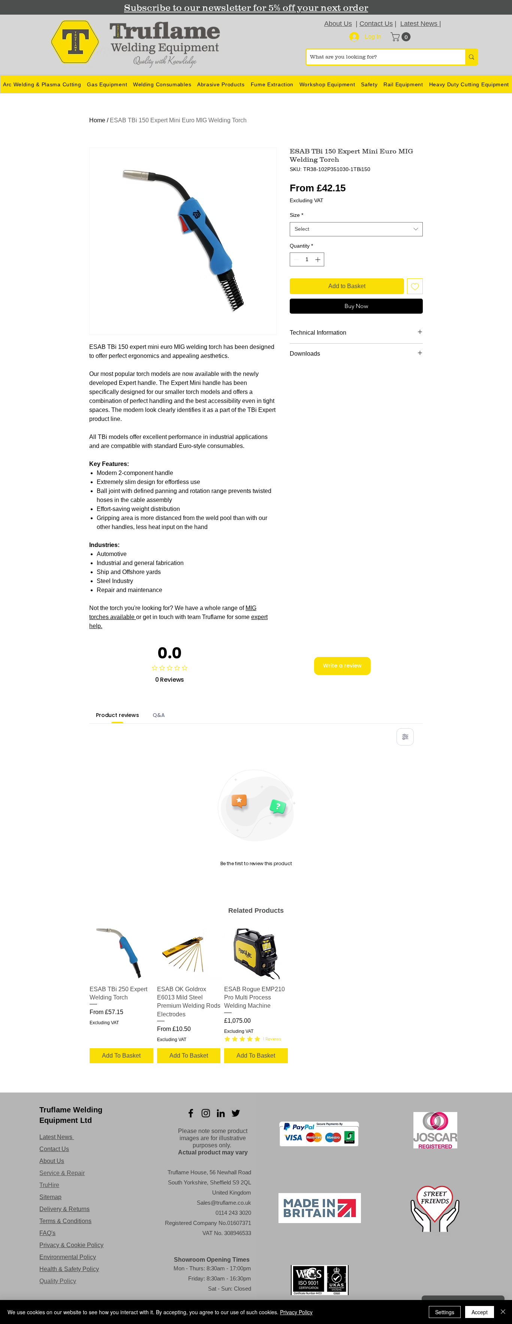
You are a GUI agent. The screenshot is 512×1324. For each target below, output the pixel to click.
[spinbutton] (307, 259)
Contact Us (376, 23)
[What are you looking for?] (471, 57)
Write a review (342, 665)
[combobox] (356, 229)
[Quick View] (121, 954)
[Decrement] (295, 259)
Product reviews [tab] (117, 715)
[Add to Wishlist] (415, 286)
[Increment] (318, 259)
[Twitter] (235, 1113)
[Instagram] (205, 1113)
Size (296, 215)
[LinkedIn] (220, 1113)
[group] (256, 997)
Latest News (419, 23)
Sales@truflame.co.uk (224, 1202)
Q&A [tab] (159, 715)
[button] (402, 36)
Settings (444, 1312)
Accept (480, 1312)
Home (97, 120)
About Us (338, 23)
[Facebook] (190, 1113)
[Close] (503, 1312)
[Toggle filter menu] (405, 736)
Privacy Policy (296, 1312)
